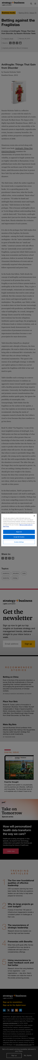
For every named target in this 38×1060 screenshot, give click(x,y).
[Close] (34, 516)
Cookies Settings (19, 542)
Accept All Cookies (19, 537)
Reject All (19, 532)
